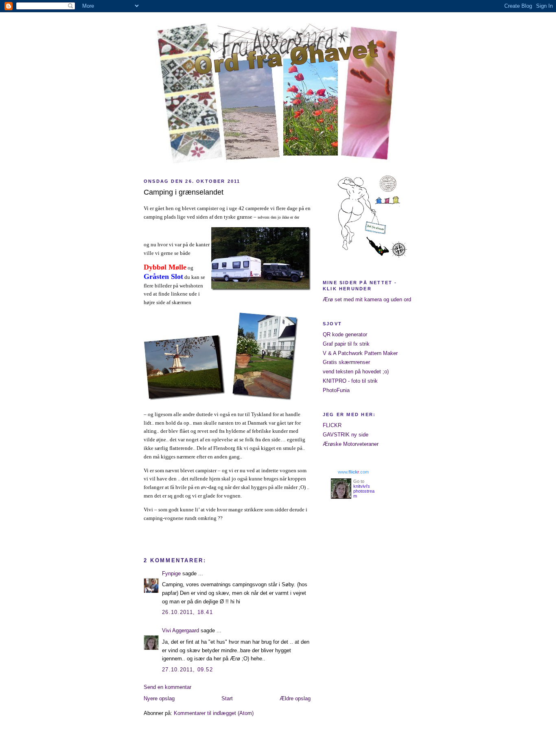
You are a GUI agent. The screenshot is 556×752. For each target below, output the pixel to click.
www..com (353, 471)
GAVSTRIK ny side (345, 435)
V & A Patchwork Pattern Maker (360, 353)
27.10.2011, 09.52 (187, 669)
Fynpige (171, 573)
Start (227, 698)
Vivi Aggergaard (180, 630)
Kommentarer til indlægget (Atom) (214, 713)
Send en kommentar (167, 687)
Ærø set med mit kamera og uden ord (367, 299)
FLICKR (332, 425)
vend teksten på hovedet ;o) (356, 371)
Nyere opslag (159, 698)
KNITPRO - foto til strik (350, 381)
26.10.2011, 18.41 (187, 612)
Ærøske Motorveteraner (351, 444)
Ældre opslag (295, 698)
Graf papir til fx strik (346, 344)
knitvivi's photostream (363, 491)
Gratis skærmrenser (346, 362)
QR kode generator (345, 334)
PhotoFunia (336, 390)
